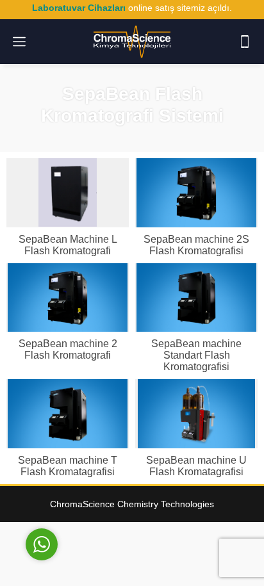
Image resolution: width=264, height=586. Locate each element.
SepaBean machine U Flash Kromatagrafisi (196, 466)
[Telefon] (245, 41)
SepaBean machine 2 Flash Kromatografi (68, 349)
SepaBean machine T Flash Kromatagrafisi (67, 466)
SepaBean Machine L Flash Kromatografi (68, 245)
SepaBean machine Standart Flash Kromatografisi (196, 355)
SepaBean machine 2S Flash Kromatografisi (196, 245)
